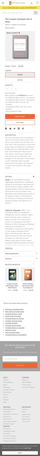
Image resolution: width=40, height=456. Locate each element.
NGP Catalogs (26, 382)
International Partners (10, 414)
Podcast (24, 409)
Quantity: (9, 85)
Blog (23, 412)
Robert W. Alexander (12, 210)
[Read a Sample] (13, 33)
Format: (8, 71)
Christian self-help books (13, 321)
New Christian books (12, 332)
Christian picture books (13, 325)
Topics (5, 397)
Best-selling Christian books (14, 311)
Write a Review (9, 27)
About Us (25, 380)
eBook (20, 80)
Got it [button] (20, 453)
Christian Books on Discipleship (16, 335)
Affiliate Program (8, 424)
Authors (6, 380)
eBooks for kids (10, 330)
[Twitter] (14, 128)
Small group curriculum (13, 316)
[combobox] (20, 13)
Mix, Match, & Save (9, 438)
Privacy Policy (26, 385)
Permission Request (10, 421)
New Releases (8, 382)
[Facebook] (6, 128)
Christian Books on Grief (13, 314)
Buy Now (20, 122)
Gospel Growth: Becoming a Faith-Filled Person (12, 286)
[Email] (10, 128)
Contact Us (7, 429)
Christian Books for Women (14, 318)
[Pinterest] (23, 128)
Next (33, 264)
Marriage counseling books (14, 309)
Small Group (7, 392)
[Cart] (37, 3)
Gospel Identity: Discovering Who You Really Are (28, 286)
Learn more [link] (27, 448)
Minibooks (6, 387)
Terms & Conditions (28, 387)
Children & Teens (9, 390)
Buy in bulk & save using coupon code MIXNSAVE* (20, 8)
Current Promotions (10, 436)
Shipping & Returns (9, 441)
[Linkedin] (19, 128)
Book (20, 75)
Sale (4, 402)
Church (5, 395)
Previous (29, 264)
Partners (6, 400)
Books (5, 385)
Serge (7, 180)
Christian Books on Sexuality (15, 328)
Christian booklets (11, 323)
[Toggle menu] (3, 3)
